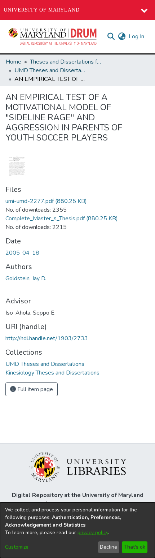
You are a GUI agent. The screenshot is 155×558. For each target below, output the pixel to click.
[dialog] (77, 530)
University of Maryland (42, 10)
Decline (108, 547)
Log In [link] (137, 36)
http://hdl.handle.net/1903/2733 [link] (46, 338)
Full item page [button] (34, 389)
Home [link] (13, 62)
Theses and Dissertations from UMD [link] (66, 62)
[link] (46, 201)
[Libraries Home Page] (77, 467)
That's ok (134, 547)
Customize (16, 547)
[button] (53, 36)
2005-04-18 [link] (22, 253)
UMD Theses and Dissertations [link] (50, 70)
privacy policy (93, 532)
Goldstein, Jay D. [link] (25, 278)
